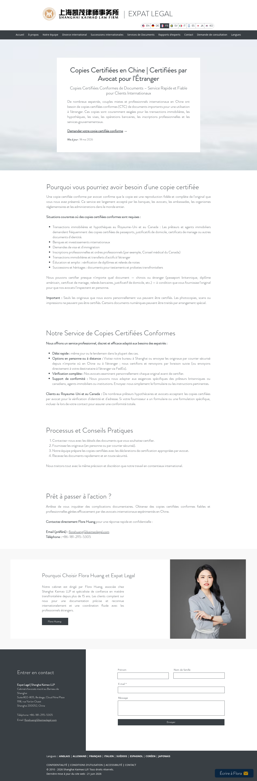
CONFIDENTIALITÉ (57, 765)
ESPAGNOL (136, 756)
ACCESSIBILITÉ (114, 765)
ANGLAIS (58, 756)
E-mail (121, 684)
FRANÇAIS (95, 756)
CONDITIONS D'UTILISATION (86, 765)
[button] (141, 34)
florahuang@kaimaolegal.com (89, 531)
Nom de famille (182, 670)
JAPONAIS (164, 756)
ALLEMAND (79, 756)
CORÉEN (150, 756)
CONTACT (130, 765)
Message (123, 698)
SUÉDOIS (121, 756)
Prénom (122, 670)
